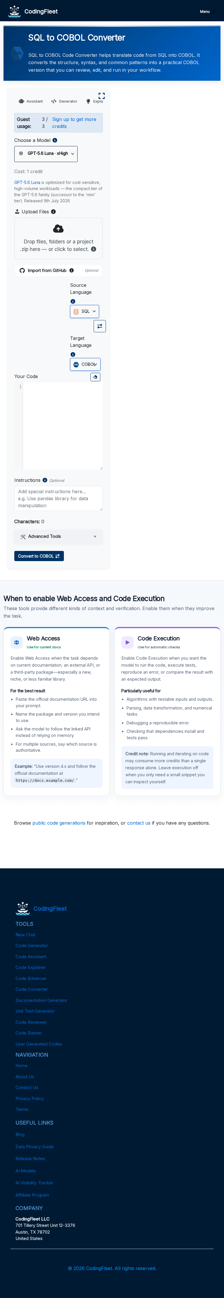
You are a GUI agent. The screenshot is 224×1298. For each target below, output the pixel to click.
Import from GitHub (63, 271)
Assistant (35, 101)
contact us (138, 823)
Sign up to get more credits (74, 122)
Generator (68, 101)
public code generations (58, 823)
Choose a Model (32, 140)
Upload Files (38, 212)
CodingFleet (39, 11)
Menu (205, 11)
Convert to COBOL (36, 556)
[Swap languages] (100, 326)
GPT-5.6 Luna (27, 182)
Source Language (81, 288)
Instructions (27, 480)
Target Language (81, 341)
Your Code (26, 376)
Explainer (101, 101)
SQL (85, 311)
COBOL (88, 364)
